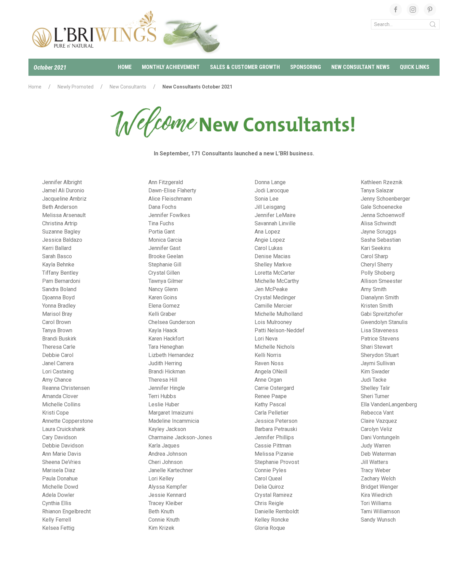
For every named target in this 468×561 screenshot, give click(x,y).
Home (125, 67)
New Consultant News (360, 67)
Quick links (414, 67)
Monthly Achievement (171, 67)
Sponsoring (305, 67)
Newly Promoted (76, 86)
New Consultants (128, 86)
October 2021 (50, 67)
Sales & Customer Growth (245, 67)
